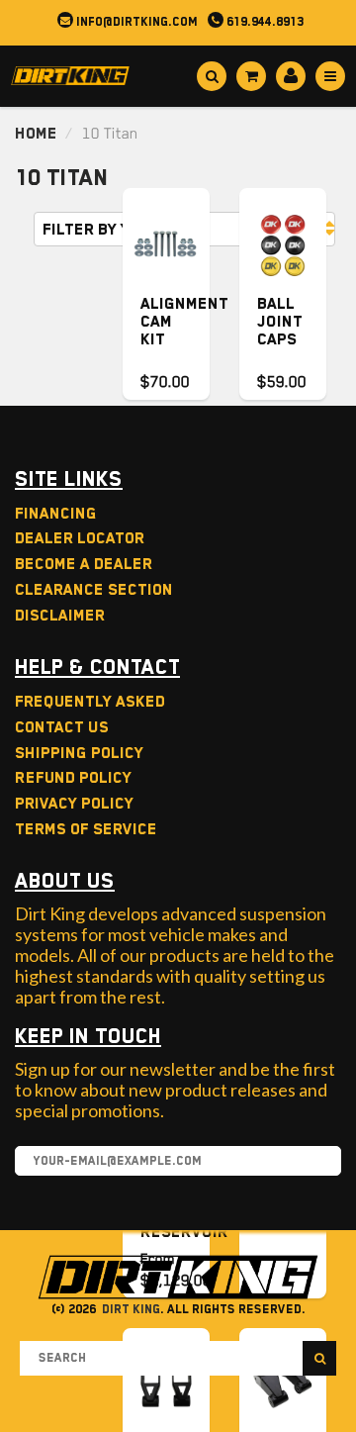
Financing (56, 514)
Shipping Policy (79, 753)
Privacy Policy (74, 803)
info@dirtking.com (135, 22)
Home (36, 134)
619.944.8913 (263, 22)
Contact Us (62, 727)
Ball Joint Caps (280, 321)
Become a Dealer (83, 564)
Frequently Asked (90, 702)
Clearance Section (94, 590)
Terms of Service (86, 829)
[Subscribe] (316, 1162)
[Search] (319, 1358)
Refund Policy (73, 778)
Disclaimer (60, 615)
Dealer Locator (79, 538)
